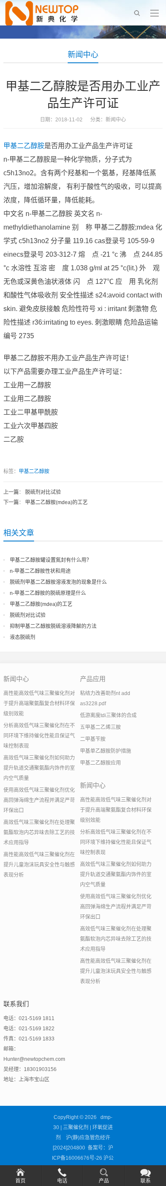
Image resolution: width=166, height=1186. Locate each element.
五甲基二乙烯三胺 (100, 727)
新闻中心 (83, 54)
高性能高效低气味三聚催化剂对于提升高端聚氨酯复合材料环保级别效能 (39, 703)
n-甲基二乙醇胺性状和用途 (40, 571)
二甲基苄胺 (93, 739)
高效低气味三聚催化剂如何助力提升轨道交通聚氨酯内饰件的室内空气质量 (39, 768)
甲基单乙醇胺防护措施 (105, 751)
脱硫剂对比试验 (43, 492)
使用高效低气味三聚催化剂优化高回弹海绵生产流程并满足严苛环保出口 (39, 800)
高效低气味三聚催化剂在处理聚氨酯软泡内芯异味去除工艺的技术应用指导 (39, 832)
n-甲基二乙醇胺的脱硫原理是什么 (48, 593)
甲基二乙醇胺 (23, 145)
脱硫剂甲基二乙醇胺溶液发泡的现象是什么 (58, 582)
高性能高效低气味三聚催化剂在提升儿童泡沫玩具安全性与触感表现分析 (39, 865)
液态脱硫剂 (22, 637)
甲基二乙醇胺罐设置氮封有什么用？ (51, 560)
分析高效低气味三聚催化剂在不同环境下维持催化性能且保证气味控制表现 (39, 736)
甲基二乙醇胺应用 (100, 763)
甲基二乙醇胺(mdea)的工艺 (56, 502)
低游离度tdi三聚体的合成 (108, 715)
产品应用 (93, 678)
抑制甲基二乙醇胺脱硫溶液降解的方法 (53, 626)
